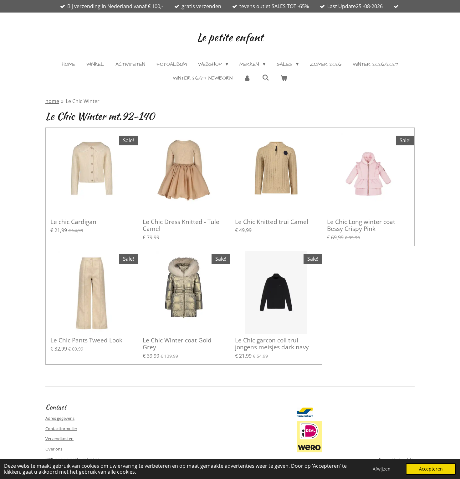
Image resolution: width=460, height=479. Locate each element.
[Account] (247, 78)
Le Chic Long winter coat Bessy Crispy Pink (361, 225)
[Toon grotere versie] (309, 436)
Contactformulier (61, 428)
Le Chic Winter (83, 101)
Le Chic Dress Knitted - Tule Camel (181, 225)
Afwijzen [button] (382, 469)
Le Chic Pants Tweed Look (86, 340)
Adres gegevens (59, 418)
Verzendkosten (59, 438)
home (52, 101)
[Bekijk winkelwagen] (283, 78)
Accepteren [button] (431, 469)
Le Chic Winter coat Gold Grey (177, 344)
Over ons (53, 449)
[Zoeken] (265, 78)
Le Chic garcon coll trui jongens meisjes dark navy (272, 344)
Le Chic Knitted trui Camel (271, 221)
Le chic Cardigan (73, 221)
